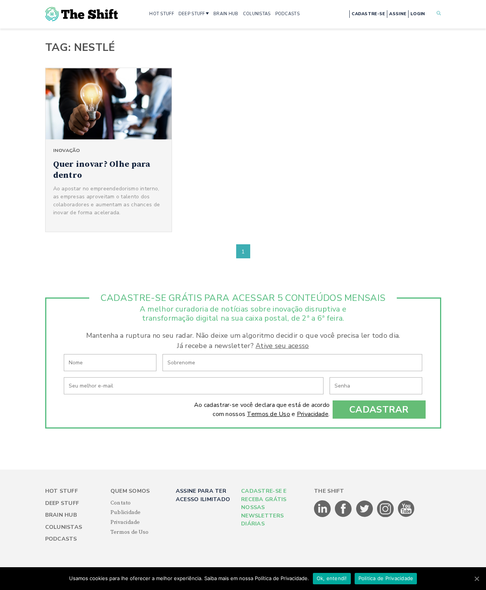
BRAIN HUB (225, 14)
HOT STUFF (161, 14)
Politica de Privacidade (385, 578)
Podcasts (61, 539)
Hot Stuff (61, 491)
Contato (120, 503)
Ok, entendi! (332, 578)
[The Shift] (81, 14)
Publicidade (125, 512)
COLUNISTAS (257, 14)
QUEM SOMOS (130, 491)
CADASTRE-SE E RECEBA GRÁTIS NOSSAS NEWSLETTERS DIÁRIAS (264, 507)
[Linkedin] (323, 515)
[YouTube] (406, 515)
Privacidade (312, 414)
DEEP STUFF (191, 14)
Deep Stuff (62, 503)
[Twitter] (365, 515)
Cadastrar (379, 409)
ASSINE (397, 14)
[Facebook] (344, 515)
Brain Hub (61, 515)
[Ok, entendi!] (476, 578)
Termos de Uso (268, 414)
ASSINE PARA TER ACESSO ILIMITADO (203, 495)
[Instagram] (386, 515)
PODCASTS (287, 14)
